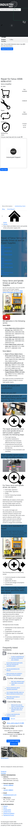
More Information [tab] (7, 206)
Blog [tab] (3, 209)
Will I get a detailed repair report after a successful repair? (17, 683)
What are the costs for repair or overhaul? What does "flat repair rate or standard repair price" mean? (17, 708)
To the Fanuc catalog (13, 741)
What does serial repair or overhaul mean (13, 697)
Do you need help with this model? (11, 137)
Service (5, 224)
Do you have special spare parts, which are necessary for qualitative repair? (14, 664)
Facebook (3, 771)
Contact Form (7, 811)
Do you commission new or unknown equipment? (13, 688)
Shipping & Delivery (8, 813)
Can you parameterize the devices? (12, 669)
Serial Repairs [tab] (11, 209)
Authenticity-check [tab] (20, 206)
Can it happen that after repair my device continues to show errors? (15, 692)
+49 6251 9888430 (8, 785)
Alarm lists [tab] (5, 718)
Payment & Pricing (8, 815)
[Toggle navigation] (12, 25)
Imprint (5, 806)
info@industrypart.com (9, 795)
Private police (7, 810)
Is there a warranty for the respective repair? (13, 714)
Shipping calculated (6, 181)
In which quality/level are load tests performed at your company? (17, 658)
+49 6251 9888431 (8, 790)
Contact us (14, 744)
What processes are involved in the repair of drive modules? (14, 674)
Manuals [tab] (13, 718)
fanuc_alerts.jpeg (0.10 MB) (15, 723)
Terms (5, 808)
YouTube (3, 773)
